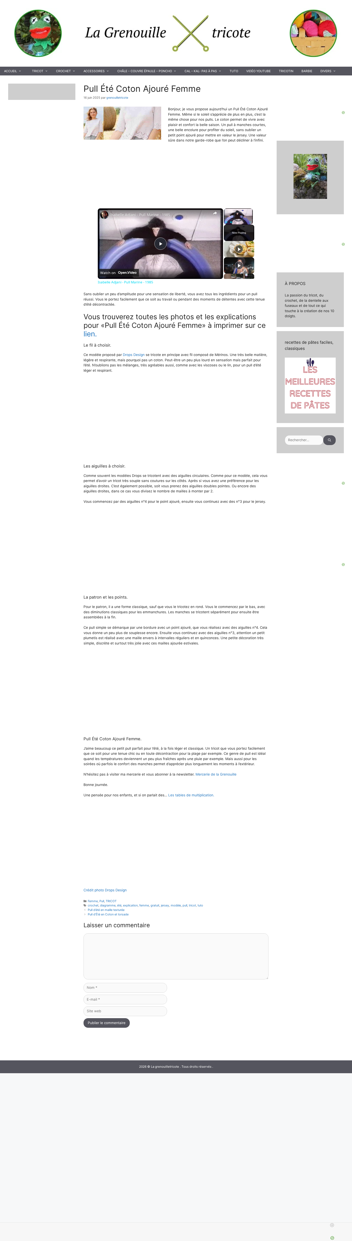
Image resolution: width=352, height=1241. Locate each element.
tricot (192, 905)
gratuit (155, 905)
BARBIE (306, 71)
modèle (176, 905)
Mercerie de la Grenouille (215, 774)
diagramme (108, 905)
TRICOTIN (286, 71)
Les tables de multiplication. (191, 795)
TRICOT (37, 71)
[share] (215, 213)
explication (130, 905)
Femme (93, 901)
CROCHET (63, 71)
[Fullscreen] (250, 222)
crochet (93, 905)
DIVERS (325, 71)
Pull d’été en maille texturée (106, 910)
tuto (200, 905)
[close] (332, 1225)
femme (144, 905)
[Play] (226, 222)
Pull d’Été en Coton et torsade (108, 914)
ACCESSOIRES (94, 71)
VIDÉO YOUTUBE (258, 71)
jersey (165, 905)
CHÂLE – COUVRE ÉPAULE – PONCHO (144, 71)
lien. (90, 333)
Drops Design (134, 355)
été (119, 905)
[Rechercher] (329, 440)
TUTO (234, 71)
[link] (104, 215)
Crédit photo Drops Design (105, 890)
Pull (101, 901)
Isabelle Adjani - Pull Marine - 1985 (140, 214)
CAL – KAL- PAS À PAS (201, 71)
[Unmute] (231, 222)
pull (185, 905)
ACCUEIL (10, 71)
